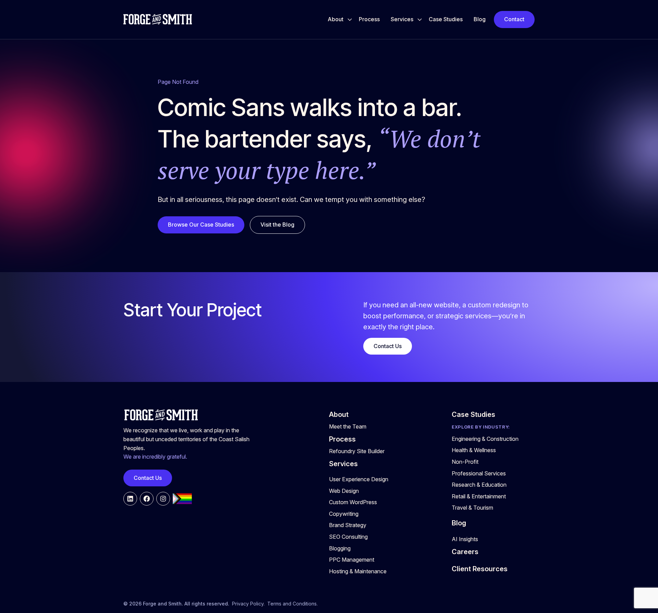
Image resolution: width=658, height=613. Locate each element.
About (335, 19)
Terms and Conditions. (292, 603)
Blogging (340, 548)
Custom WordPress (353, 502)
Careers (465, 552)
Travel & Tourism (472, 507)
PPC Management (351, 559)
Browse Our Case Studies (201, 224)
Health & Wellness (474, 450)
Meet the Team (347, 426)
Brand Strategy (347, 525)
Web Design (344, 490)
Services (402, 19)
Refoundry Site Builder (357, 451)
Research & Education (479, 484)
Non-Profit (465, 461)
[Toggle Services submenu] (419, 19)
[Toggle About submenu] (350, 19)
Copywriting (343, 513)
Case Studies (446, 19)
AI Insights (465, 539)
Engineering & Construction (485, 438)
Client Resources (480, 569)
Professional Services (479, 473)
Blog (480, 19)
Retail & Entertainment (479, 496)
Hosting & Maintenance (358, 571)
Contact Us (388, 346)
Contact (514, 19)
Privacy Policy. (248, 603)
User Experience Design (358, 479)
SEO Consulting (348, 536)
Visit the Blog (277, 224)
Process (369, 19)
